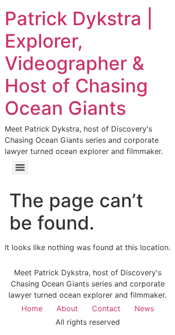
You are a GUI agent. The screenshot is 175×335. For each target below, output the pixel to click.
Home (31, 308)
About (67, 308)
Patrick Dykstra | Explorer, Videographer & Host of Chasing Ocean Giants (79, 63)
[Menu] (20, 167)
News (144, 308)
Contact (106, 308)
